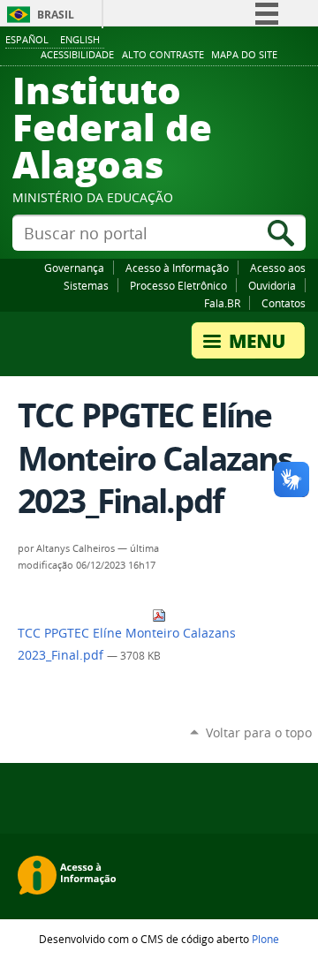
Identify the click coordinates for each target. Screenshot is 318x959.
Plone (265, 939)
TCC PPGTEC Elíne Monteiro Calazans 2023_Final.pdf (127, 644)
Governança (74, 268)
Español (27, 39)
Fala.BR (222, 303)
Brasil (55, 14)
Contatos (283, 303)
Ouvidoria (272, 285)
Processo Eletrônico (178, 285)
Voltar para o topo (259, 732)
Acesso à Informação (177, 268)
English (80, 39)
